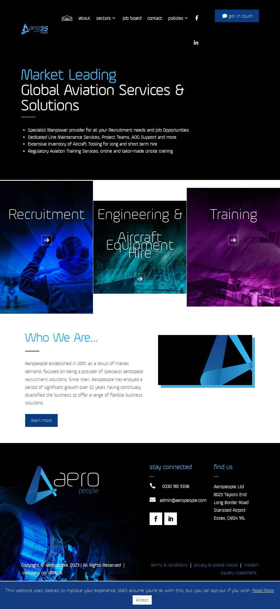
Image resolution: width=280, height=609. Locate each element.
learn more (41, 420)
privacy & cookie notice (216, 565)
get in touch (241, 16)
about (84, 18)
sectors (103, 18)
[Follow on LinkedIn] (170, 518)
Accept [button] (142, 599)
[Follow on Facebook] (156, 518)
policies (175, 18)
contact (154, 18)
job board (132, 18)
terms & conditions (169, 565)
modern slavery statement (240, 569)
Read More (263, 590)
